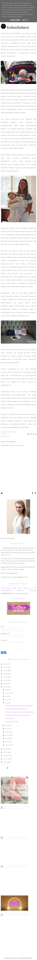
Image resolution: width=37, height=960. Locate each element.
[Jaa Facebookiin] (29, 434)
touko (7, 732)
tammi (7, 745)
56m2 (9, 588)
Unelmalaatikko (6, 590)
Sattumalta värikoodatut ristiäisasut (18, 715)
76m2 (20, 588)
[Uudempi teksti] (32, 493)
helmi (7, 742)
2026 (5, 664)
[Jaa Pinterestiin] (31, 434)
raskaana (6, 593)
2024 (5, 671)
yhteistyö (24, 593)
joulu (7, 690)
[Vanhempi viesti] (35, 493)
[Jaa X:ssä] (28, 434)
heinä (7, 725)
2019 (5, 687)
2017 (5, 752)
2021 (5, 680)
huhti (7, 735)
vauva (8, 436)
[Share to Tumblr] (35, 434)
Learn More (15, 20)
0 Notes (3, 434)
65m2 (14, 588)
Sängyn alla (15, 958)
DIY (34, 588)
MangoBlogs (28, 958)
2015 (5, 759)
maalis (7, 738)
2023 (5, 674)
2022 (5, 677)
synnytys (15, 593)
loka (7, 696)
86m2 (30, 588)
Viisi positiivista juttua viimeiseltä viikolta (19, 712)
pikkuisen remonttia (26, 590)
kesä (7, 729)
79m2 (25, 588)
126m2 (3, 588)
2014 (5, 762)
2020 (5, 683)
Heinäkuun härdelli (11, 721)
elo (6, 703)
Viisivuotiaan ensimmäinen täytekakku (18, 706)
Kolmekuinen (9, 718)
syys (7, 699)
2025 (5, 667)
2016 (5, 755)
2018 (5, 749)
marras (8, 693)
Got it (25, 20)
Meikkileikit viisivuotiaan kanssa (16, 709)
